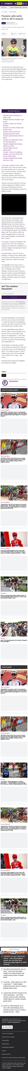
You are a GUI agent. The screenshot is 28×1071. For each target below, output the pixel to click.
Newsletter (23, 33)
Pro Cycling (4, 12)
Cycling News (11, 22)
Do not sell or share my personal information (13, 1057)
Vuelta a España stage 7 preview (18, 7)
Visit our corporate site (14, 1022)
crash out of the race (13, 275)
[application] (14, 203)
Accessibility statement (8, 1047)
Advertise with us (6, 1054)
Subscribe (19, 3)
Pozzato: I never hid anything (12, 152)
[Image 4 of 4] (23, 47)
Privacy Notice (22, 303)
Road (3, 375)
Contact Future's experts (8, 1037)
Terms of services (20, 301)
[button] (26, 3)
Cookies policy (5, 1044)
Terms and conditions (7, 1033)
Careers (4, 1050)
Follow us (15, 33)
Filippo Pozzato (21, 69)
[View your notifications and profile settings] (15, 3)
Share (5, 33)
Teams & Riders (12, 12)
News (3, 23)
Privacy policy (5, 1040)
